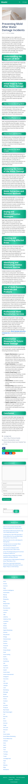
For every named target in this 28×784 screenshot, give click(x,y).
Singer (5, 725)
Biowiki (4, 2)
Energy (5, 636)
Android (5, 586)
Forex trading (6, 654)
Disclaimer (11, 779)
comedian (5, 621)
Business (5, 606)
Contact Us (17, 779)
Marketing (6, 690)
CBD (4, 614)
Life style (5, 683)
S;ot (4, 714)
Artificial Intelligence (8, 590)
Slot (4, 732)
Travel (5, 756)
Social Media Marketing (9, 736)
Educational (6, 634)
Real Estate (6, 710)
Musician (5, 696)
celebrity (5, 617)
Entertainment (7, 639)
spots (4, 747)
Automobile (6, 592)
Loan (4, 687)
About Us (5, 777)
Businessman (6, 608)
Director (5, 632)
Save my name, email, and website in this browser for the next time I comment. (13, 494)
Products (5, 707)
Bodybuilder (6, 603)
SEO (4, 718)
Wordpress (6, 769)
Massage (5, 692)
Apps (4, 588)
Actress (5, 583)
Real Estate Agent (7, 712)
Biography (6, 599)
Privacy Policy (12, 777)
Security (5, 716)
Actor (4, 581)
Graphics (5, 665)
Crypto (5, 623)
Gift (4, 663)
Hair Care (5, 667)
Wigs (4, 767)
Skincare (5, 729)
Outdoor (5, 701)
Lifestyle (5, 685)
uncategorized (7, 436)
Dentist (5, 628)
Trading (5, 754)
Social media (6, 734)
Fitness (5, 648)
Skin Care (5, 727)
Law (4, 681)
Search (5, 509)
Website (5, 765)
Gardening (6, 661)
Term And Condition (20, 777)
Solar (4, 743)
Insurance (5, 679)
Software (5, 741)
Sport (4, 745)
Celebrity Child (7, 619)
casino (5, 612)
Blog (4, 601)
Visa (4, 763)
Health (5, 670)
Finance (5, 643)
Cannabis (5, 610)
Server (4, 721)
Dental (5, 625)
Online (5, 698)
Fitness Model (6, 650)
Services (5, 723)
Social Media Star (7, 738)
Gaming (5, 659)
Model (5, 694)
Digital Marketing (7, 630)
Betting (5, 597)
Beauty (5, 594)
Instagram (6, 676)
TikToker (5, 752)
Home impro (6, 672)
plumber (5, 705)
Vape (4, 760)
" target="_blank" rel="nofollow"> (11, 450)
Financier (5, 645)
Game (4, 656)
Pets (4, 703)
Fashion (5, 641)
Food (4, 652)
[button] (19, 2)
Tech (4, 749)
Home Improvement (8, 674)
